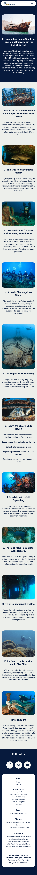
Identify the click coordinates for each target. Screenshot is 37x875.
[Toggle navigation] (32, 3)
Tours (18, 787)
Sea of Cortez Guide (18, 799)
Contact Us (18, 804)
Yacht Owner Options (18, 802)
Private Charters (18, 789)
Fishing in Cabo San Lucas (18, 794)
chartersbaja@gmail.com (18, 813)
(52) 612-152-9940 (14, 827)
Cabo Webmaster (21, 862)
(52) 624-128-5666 (13, 822)
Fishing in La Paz (18, 792)
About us (18, 784)
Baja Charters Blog (19, 797)
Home (18, 782)
